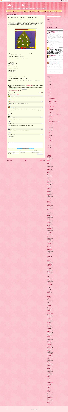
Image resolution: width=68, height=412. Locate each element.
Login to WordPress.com (25, 148)
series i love (48, 359)
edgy (47, 226)
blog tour (48, 184)
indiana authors (49, 256)
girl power (48, 239)
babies (48, 172)
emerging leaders (49, 228)
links (47, 269)
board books (48, 185)
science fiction (49, 355)
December (50, 97)
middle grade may (49, 282)
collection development (49, 202)
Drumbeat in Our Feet (52, 104)
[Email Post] (20, 88)
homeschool (48, 253)
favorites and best (49, 232)
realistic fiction (49, 343)
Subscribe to (10, 153)
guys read (48, 247)
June (49, 133)
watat (11, 107)
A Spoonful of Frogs (52, 55)
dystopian (48, 222)
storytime (21, 90)
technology (48, 372)
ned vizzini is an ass (49, 298)
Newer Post (9, 160)
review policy (49, 344)
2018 (49, 84)
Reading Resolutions (52, 98)
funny (48, 236)
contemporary (49, 208)
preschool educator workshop (49, 324)
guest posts (48, 246)
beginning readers (49, 179)
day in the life (49, 216)
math (47, 276)
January (50, 141)
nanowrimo (48, 292)
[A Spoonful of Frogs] (48, 57)
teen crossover (49, 373)
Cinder (50, 107)
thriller (48, 377)
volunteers (48, 388)
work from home (49, 399)
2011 (49, 95)
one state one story (49, 306)
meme (48, 277)
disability (48, 219)
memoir (48, 279)
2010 (49, 144)
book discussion (49, 189)
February (50, 140)
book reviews (49, 192)
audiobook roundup (50, 167)
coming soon (49, 203)
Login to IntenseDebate (19, 148)
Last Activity (17, 94)
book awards (48, 187)
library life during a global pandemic (50, 265)
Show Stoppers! (51, 112)
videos (48, 387)
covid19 (48, 209)
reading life (48, 336)
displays (48, 221)
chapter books (49, 198)
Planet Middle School (52, 118)
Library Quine (12, 101)
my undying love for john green (50, 289)
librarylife (48, 268)
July (49, 132)
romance (48, 345)
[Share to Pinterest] (26, 89)
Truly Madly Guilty (52, 40)
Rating (14, 94)
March (50, 138)
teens (47, 375)
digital (48, 218)
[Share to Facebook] (25, 89)
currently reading (49, 213)
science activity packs (50, 353)
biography (48, 181)
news (47, 302)
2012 (49, 94)
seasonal (16, 90)
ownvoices (48, 310)
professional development (49, 326)
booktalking (48, 194)
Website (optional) (34, 150)
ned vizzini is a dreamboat (49, 297)
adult (47, 157)
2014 (49, 90)
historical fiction (49, 250)
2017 (49, 86)
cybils (48, 215)
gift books (48, 237)
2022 (49, 77)
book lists (48, 191)
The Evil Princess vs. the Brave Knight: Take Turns (53, 32)
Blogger (36, 409)
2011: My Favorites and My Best (53, 101)
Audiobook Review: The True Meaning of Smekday (55, 115)
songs (18, 90)
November (50, 125)
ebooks (48, 225)
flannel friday (13, 90)
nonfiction (48, 303)
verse (47, 386)
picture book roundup (50, 313)
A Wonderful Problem (52, 116)
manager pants (49, 272)
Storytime (39, 11)
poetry (48, 317)
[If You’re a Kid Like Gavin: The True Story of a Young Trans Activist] (48, 63)
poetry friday (49, 318)
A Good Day (50, 119)
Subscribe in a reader (50, 21)
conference (48, 206)
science (48, 351)
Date (11, 94)
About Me (15, 11)
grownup (48, 244)
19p (13, 107)
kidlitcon (48, 261)
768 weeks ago (14, 96)
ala (47, 161)
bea (47, 178)
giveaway (48, 240)
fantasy (48, 231)
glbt (47, 242)
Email (21, 150)
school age (48, 350)
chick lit (48, 200)
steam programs (49, 364)
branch (48, 195)
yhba (47, 403)
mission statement (49, 284)
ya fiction (48, 401)
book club (48, 188)
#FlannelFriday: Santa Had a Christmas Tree (54, 122)
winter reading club (49, 397)
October (50, 127)
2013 (49, 92)
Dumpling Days (51, 109)
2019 (49, 82)
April (50, 137)
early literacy (49, 223)
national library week (50, 293)
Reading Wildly (31, 11)
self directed (48, 358)
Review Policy (22, 11)
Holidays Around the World (53, 103)
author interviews (49, 170)
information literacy (50, 257)
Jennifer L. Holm (52, 33)
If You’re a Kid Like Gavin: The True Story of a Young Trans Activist (54, 63)
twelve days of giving (50, 382)
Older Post (42, 160)
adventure (48, 159)
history (48, 252)
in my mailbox (49, 255)
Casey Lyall (51, 56)
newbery (48, 300)
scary (47, 348)
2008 (49, 147)
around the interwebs (50, 164)
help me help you (49, 249)
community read (49, 205)
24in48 (48, 153)
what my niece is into (50, 392)
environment (49, 229)
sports (48, 362)
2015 (49, 89)
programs (48, 328)
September (50, 129)
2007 (49, 148)
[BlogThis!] (23, 89)
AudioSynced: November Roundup (54, 123)
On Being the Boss (51, 106)
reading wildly (49, 341)
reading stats (48, 340)
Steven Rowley (51, 48)
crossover (48, 212)
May (49, 135)
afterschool (48, 160)
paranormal (48, 311)
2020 (49, 81)
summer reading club (50, 369)
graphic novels (49, 243)
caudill (48, 197)
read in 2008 (48, 331)
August (50, 130)
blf (47, 182)
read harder (48, 329)
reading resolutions (49, 337)
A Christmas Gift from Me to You (53, 100)
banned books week (49, 173)
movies (48, 285)
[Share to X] (24, 89)
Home (9, 11)
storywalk (48, 368)
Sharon (11, 96)
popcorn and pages (49, 319)
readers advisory (49, 332)
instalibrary (48, 260)
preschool (48, 322)
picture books (49, 315)
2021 (49, 79)
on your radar (49, 305)
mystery (48, 291)
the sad (48, 376)
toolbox (48, 379)
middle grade (49, 280)
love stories (48, 271)
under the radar (49, 384)
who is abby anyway (50, 394)
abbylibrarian (53, 22)
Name (9, 150)
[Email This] (22, 89)
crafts (47, 211)
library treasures (49, 266)
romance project (49, 347)
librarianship (49, 263)
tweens (48, 380)
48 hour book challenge (49, 156)
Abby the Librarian (19, 5)
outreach (48, 309)
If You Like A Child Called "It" (53, 111)
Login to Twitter (31, 148)
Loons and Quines (30, 85)
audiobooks (48, 169)
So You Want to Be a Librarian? (50, 11)
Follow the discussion (42, 92)
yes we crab (48, 402)
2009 (49, 145)
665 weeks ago (14, 134)
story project (48, 365)
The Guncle (51, 47)
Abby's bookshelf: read (55, 29)
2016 (49, 87)
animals (48, 163)
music (48, 287)
